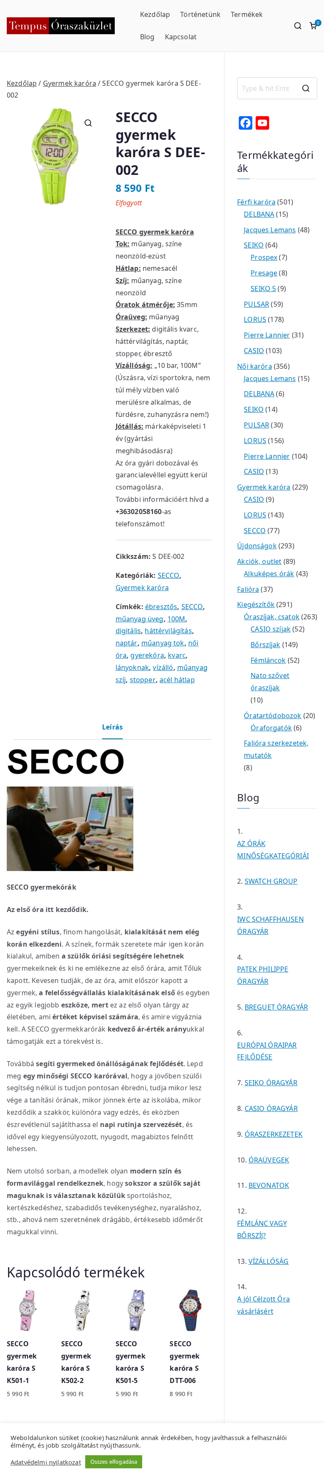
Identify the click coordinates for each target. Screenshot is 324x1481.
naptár (127, 643)
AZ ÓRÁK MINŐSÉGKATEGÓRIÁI (273, 849)
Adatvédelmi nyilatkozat (46, 1462)
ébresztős (161, 606)
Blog (147, 36)
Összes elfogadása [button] (114, 1461)
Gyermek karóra (69, 83)
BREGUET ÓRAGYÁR (276, 1007)
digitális (128, 630)
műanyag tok (162, 643)
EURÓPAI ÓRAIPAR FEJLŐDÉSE (267, 1051)
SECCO (169, 575)
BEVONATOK (268, 1185)
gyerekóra (147, 655)
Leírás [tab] (112, 727)
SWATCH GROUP (271, 881)
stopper (143, 679)
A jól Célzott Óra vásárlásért (263, 1305)
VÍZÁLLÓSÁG (268, 1261)
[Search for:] (277, 88)
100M (176, 618)
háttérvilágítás (168, 630)
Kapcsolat (181, 36)
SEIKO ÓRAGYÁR (271, 1082)
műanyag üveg (140, 618)
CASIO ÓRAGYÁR (271, 1108)
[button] (88, 123)
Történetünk (200, 14)
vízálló (163, 667)
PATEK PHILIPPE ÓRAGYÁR (262, 975)
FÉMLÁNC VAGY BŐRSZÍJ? (262, 1229)
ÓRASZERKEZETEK (273, 1134)
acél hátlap (177, 679)
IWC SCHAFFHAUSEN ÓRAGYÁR (270, 925)
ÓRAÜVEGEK (268, 1160)
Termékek (247, 14)
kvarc (177, 655)
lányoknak (132, 667)
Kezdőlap (155, 14)
